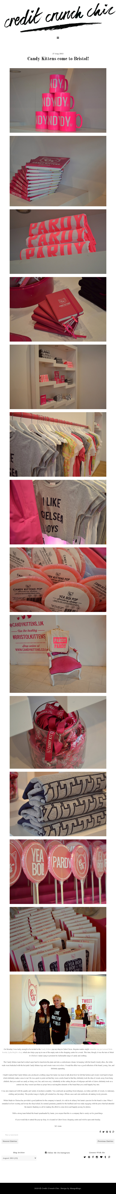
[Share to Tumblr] (110, 1131)
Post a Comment (11, 1135)
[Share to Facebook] (100, 1131)
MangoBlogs (75, 1188)
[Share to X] (103, 1131)
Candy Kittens (46, 1049)
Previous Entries (105, 1141)
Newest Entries (10, 1141)
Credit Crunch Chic (50, 1188)
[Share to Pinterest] (107, 1131)
